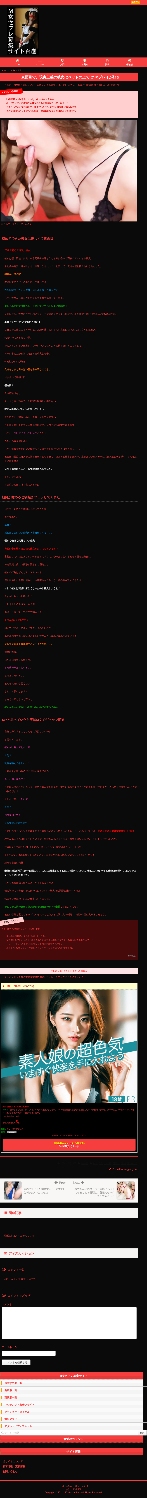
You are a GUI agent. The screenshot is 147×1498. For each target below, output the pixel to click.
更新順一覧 (10, 1397)
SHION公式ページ (69, 1145)
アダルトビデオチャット (18, 1426)
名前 (69, 1347)
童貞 (123, 1163)
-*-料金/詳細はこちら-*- (12, 1116)
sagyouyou (130, 1169)
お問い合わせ (10, 1471)
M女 (95, 1163)
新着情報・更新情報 (14, 1466)
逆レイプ (132, 1163)
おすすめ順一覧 (13, 1383)
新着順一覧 (10, 1390)
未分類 (84, 1163)
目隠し (116, 1163)
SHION (17, 986)
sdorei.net (75, 1492)
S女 (101, 1163)
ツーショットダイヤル (17, 1412)
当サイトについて (13, 1461)
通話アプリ (10, 1419)
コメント (7, 1304)
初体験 (107, 1163)
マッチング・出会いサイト (19, 1404)
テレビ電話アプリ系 (15, 1129)
